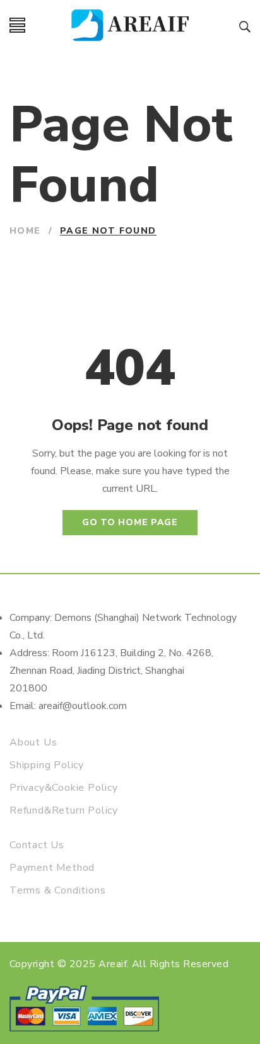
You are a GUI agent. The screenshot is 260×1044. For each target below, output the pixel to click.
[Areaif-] (132, 25)
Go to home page (130, 522)
